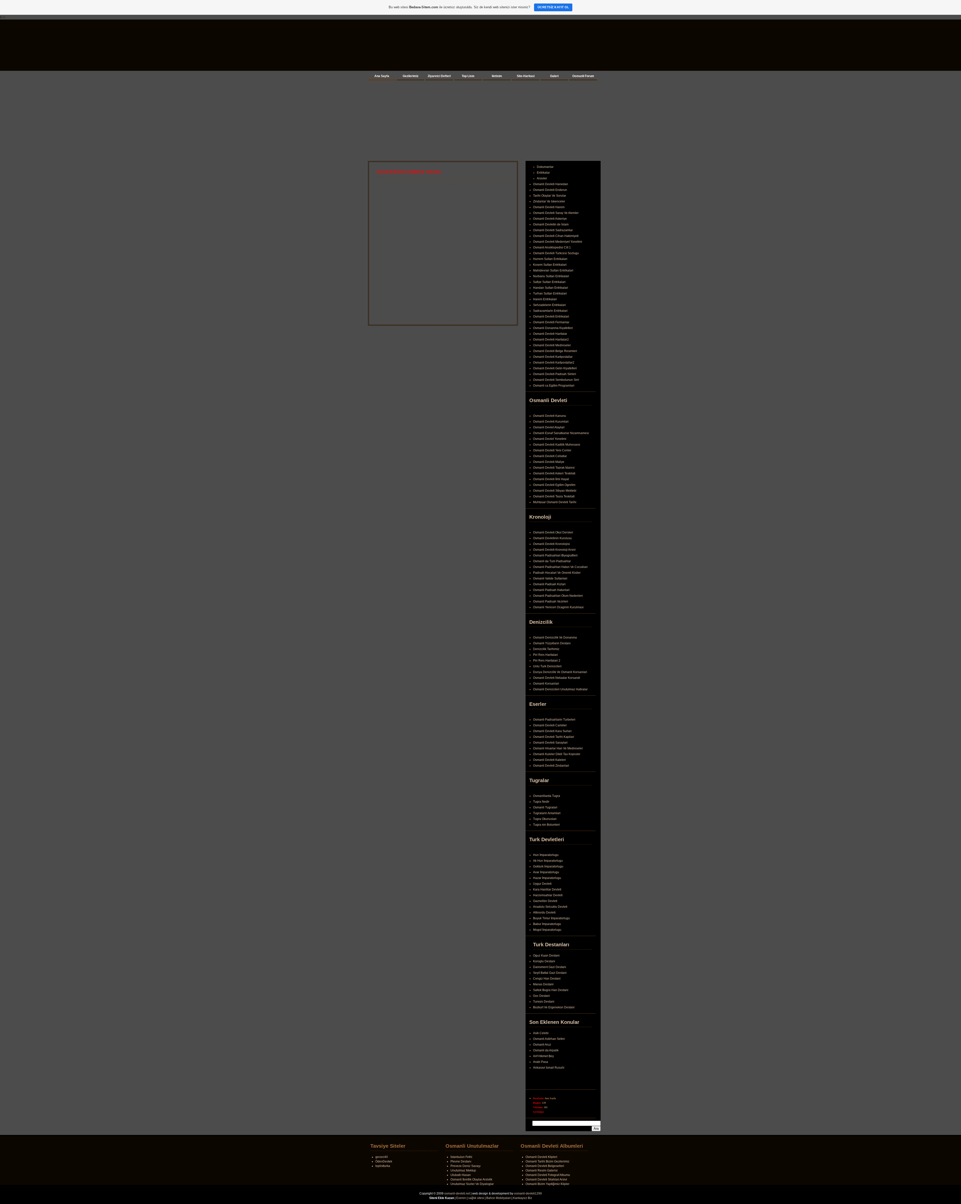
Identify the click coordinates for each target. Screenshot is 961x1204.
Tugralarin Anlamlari (547, 813)
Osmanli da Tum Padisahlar (552, 561)
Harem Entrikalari (545, 299)
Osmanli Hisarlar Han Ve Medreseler (558, 748)
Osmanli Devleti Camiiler (550, 725)
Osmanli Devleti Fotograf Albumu (548, 1175)
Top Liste (468, 76)
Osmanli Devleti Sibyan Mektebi (554, 490)
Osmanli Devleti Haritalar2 (551, 339)
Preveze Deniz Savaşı (465, 1166)
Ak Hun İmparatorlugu (548, 860)
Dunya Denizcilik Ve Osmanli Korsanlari (560, 672)
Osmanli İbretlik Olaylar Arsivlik (471, 1179)
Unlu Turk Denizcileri (547, 666)
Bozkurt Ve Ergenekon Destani (554, 1007)
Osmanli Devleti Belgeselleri (545, 1166)
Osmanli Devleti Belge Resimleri (555, 351)
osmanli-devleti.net (457, 1193)
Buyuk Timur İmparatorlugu (551, 918)
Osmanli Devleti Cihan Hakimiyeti (556, 236)
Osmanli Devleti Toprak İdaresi (554, 467)
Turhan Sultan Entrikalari (550, 293)
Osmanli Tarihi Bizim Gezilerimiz (547, 1161)
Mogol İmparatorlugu (547, 930)
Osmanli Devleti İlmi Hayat (551, 479)
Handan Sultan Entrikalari (550, 287)
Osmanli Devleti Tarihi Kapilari (553, 737)
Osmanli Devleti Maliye (548, 462)
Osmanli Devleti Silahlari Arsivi (546, 1179)
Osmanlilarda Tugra (546, 796)
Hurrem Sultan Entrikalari (550, 259)
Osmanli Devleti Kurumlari (551, 421)
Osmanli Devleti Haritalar (550, 334)
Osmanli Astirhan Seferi (549, 1045)
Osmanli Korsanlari (546, 683)
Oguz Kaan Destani (546, 955)
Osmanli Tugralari (545, 807)
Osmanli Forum (583, 76)
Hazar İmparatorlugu (547, 878)
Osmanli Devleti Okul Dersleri (553, 532)
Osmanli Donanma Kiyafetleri (553, 328)
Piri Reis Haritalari (545, 655)
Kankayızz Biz (522, 1198)
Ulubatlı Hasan (460, 1175)
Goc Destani (541, 996)
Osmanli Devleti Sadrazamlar (553, 230)
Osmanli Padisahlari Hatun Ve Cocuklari (560, 567)
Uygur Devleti (542, 883)
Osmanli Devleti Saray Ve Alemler (556, 213)
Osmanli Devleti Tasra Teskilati (554, 496)
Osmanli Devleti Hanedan (550, 184)
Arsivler (542, 178)
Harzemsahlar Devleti (548, 895)
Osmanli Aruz (542, 1050)
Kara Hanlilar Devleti (547, 889)
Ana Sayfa (381, 76)
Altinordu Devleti (544, 912)
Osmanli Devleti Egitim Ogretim (554, 485)
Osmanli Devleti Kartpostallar (553, 357)
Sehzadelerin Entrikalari (549, 305)
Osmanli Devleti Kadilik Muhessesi (556, 444)
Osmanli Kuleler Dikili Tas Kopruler (556, 754)
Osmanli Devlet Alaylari (549, 427)
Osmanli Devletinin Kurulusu (552, 538)
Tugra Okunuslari (545, 819)
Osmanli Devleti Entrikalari (551, 316)
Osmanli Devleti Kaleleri (549, 760)
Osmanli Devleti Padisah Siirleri (554, 374)
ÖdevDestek (383, 1161)
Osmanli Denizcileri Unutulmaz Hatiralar (560, 689)
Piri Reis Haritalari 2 (546, 660)
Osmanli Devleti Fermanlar (551, 322)
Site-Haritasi (526, 76)
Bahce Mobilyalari (498, 1198)
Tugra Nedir (541, 801)
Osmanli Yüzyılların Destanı (552, 643)
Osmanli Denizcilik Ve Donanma (555, 637)
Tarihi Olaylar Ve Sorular (549, 195)
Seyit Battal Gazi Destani (550, 973)
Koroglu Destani (544, 961)
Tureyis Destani (543, 1001)
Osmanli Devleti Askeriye (550, 218)
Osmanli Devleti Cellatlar (550, 456)
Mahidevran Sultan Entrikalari (553, 270)
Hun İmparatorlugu (546, 855)
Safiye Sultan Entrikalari (549, 282)
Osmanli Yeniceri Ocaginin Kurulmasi (558, 607)
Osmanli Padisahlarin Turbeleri (554, 719)
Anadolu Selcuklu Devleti (550, 907)
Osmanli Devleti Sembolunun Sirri (556, 380)
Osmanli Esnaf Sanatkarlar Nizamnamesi (561, 433)
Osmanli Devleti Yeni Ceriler (552, 450)
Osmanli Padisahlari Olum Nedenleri (558, 595)
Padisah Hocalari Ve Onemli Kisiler (557, 572)
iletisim (497, 76)
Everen (461, 1198)
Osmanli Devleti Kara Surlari (552, 731)
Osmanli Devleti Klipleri (541, 1157)
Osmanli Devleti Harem (549, 207)
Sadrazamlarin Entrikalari (550, 311)
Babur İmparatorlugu (547, 924)
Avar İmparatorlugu (546, 872)
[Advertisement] (480, 120)
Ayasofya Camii (543, 1033)
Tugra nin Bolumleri (546, 824)
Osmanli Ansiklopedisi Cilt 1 (552, 247)
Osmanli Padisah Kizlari (549, 584)
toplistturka (382, 1166)
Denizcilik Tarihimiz (546, 649)
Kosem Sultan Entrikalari (550, 264)
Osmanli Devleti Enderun (550, 190)
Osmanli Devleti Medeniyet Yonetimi (557, 241)
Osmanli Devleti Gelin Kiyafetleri (555, 368)
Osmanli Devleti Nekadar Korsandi (556, 678)
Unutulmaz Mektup (463, 1170)
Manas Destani (543, 984)
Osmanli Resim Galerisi (542, 1170)
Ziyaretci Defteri (439, 76)
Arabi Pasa (540, 1068)
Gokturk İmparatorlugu (548, 866)
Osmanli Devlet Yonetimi (549, 439)
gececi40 (381, 1157)
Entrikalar (543, 172)
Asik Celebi (541, 1039)
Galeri (554, 76)
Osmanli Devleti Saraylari (550, 742)
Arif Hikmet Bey (543, 1062)
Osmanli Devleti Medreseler (552, 345)
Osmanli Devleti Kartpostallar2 (553, 362)
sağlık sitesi (476, 1198)
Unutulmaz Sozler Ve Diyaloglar (472, 1184)
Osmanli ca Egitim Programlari (553, 385)
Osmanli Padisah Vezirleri (550, 601)
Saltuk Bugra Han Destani (550, 990)
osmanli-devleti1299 (528, 1193)
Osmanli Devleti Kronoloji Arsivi (554, 549)
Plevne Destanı (460, 1161)
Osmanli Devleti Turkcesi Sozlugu (556, 253)
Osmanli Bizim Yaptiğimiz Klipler (547, 1184)
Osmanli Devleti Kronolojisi (551, 544)
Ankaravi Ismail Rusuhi (548, 1073)
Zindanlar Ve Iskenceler (549, 201)
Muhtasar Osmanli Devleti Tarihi (554, 502)
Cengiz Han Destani (547, 978)
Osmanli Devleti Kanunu (549, 416)
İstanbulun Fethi (461, 1157)
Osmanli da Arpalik (546, 1056)
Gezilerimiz (410, 76)
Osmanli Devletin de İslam (551, 224)
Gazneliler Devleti (545, 901)
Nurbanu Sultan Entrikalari (551, 276)
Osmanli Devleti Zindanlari (551, 765)
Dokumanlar (545, 167)
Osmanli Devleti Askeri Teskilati (554, 473)
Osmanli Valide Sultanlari (550, 578)
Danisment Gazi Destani (549, 967)
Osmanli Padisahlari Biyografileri (555, 555)
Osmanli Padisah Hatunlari (551, 590)
